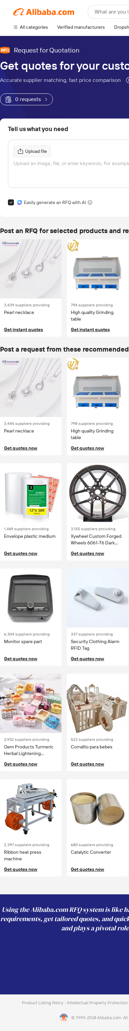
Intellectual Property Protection (98, 1002)
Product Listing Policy (43, 1002)
